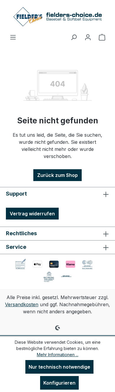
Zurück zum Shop (57, 175)
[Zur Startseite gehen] (57, 16)
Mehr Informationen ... (57, 354)
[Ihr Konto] (88, 37)
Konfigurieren (59, 383)
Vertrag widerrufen (32, 214)
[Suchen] (74, 37)
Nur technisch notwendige (59, 367)
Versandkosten (21, 304)
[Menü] (13, 37)
